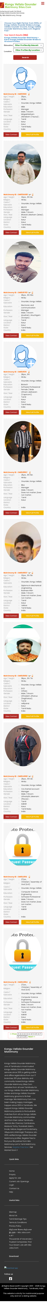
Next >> (31, 1036)
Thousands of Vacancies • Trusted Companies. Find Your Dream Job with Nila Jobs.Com (21, 1243)
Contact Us (14, 1188)
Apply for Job (15, 1178)
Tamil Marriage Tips (17, 1219)
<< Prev (13, 1034)
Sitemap (13, 1212)
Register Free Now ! (21, 1147)
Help (11, 1192)
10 (25, 1036)
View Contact (11, 134)
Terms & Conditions (18, 1222)
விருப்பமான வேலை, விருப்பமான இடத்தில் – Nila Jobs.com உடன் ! (20, 1232)
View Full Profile (32, 134)
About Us (13, 1215)
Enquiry (12, 1174)
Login (11, 1185)
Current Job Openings (19, 1181)
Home (12, 1171)
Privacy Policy (15, 1226)
